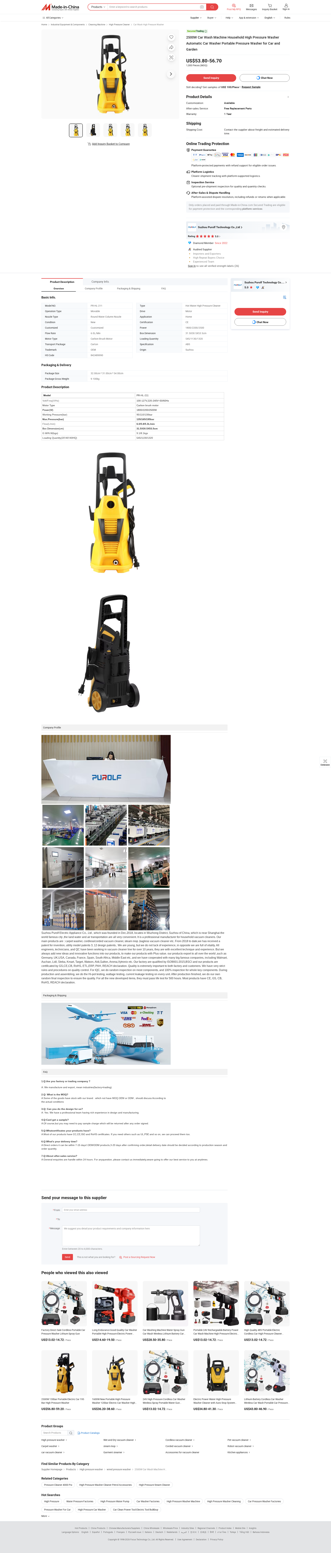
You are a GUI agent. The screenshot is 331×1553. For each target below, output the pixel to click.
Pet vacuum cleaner (238, 1440)
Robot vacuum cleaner (240, 1446)
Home (44, 24)
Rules (287, 17)
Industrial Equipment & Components (68, 24)
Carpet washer (49, 1446)
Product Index (225, 1528)
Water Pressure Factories (79, 1501)
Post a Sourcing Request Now (137, 1257)
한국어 (193, 1532)
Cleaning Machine (96, 24)
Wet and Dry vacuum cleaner (118, 1440)
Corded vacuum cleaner (178, 1446)
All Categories (53, 17)
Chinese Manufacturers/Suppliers (124, 1528)
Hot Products (81, 1528)
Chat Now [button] (267, 77)
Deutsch (159, 1532)
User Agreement (184, 1539)
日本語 (203, 1532)
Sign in (286, 9)
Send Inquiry (211, 77)
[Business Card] (284, 297)
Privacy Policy (216, 1539)
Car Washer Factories (148, 1501)
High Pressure (51, 1501)
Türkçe (233, 1532)
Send (67, 1257)
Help (228, 17)
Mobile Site (240, 1528)
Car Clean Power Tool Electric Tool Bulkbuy (135, 1509)
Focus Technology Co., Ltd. (143, 1539)
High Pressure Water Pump (115, 1501)
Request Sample (251, 87)
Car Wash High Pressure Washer (148, 24)
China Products (98, 1528)
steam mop (109, 1446)
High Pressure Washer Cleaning (224, 1501)
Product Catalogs (90, 1432)
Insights (252, 1528)
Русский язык (134, 1532)
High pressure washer (53, 1440)
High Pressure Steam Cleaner (154, 1484)
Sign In (192, 266)
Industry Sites (187, 1528)
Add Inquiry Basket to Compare (111, 144)
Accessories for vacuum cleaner (182, 1452)
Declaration (201, 1539)
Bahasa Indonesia (261, 1532)
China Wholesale (151, 1528)
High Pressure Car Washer (92, 1509)
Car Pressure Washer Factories (264, 1501)
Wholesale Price (170, 1528)
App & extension (247, 17)
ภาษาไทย (221, 1532)
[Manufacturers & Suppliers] (60, 7)
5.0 (246, 287)
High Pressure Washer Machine (183, 1501)
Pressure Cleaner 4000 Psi (58, 1484)
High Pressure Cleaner (119, 24)
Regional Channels (206, 1528)
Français (121, 1532)
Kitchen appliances (238, 1452)
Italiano (148, 1532)
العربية (184, 1532)
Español (96, 1532)
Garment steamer (112, 1452)
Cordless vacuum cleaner (179, 1440)
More (44, 1516)
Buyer (210, 17)
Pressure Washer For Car (57, 1509)
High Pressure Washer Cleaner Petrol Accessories (105, 1484)
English (85, 1532)
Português (108, 1532)
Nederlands (172, 1532)
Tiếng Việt (244, 1532)
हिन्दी (212, 1532)
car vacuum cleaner (51, 1452)
